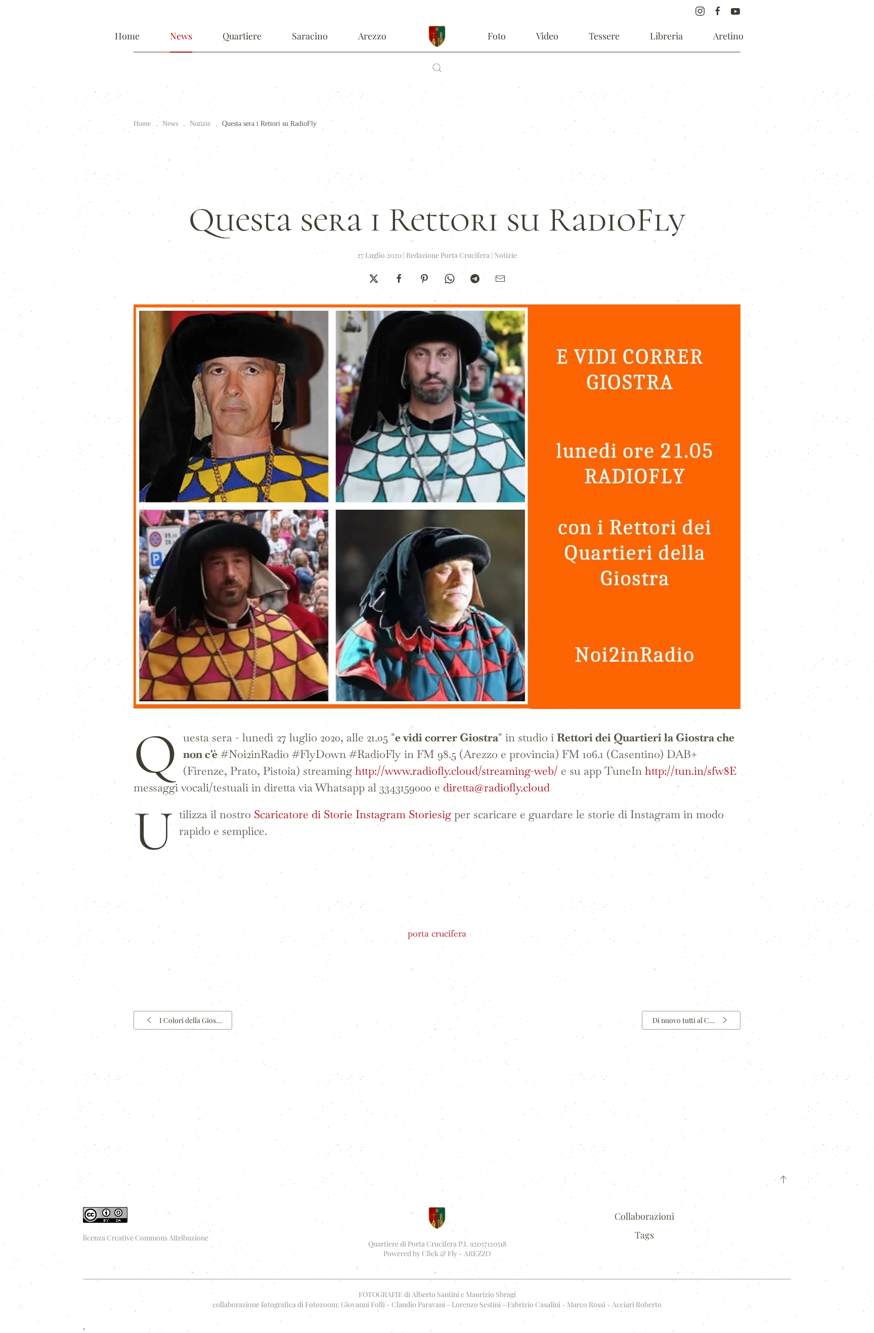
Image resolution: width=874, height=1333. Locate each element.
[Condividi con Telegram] (475, 277)
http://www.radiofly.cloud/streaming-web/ (456, 771)
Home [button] (127, 36)
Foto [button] (497, 36)
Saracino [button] (310, 36)
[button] (437, 68)
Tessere (604, 36)
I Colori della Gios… (190, 1020)
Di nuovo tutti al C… (683, 1020)
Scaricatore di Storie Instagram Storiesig (352, 814)
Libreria (666, 36)
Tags (644, 1235)
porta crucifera (437, 933)
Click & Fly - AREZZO (456, 1253)
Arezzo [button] (372, 36)
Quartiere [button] (242, 36)
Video (547, 36)
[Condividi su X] (374, 277)
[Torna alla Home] (437, 36)
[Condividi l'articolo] (500, 277)
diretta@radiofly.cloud (496, 787)
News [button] (181, 36)
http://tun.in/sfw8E (690, 771)
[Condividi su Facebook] (399, 277)
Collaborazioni (644, 1216)
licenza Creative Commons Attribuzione (145, 1237)
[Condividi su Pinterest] (424, 277)
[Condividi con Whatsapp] (450, 277)
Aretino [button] (728, 36)
